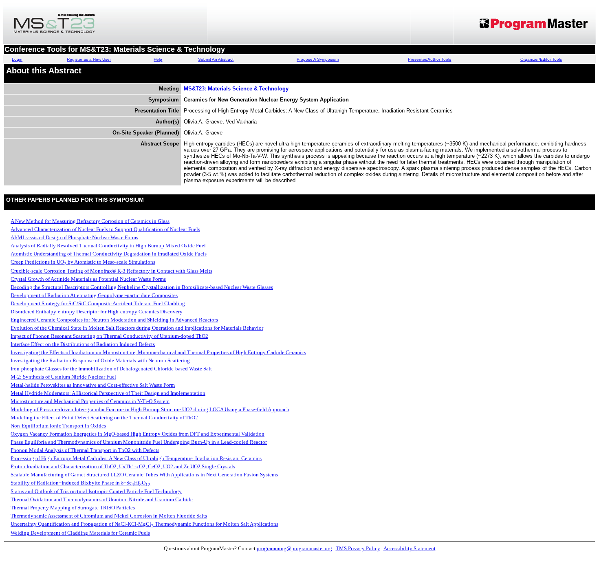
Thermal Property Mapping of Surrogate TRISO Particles (73, 508)
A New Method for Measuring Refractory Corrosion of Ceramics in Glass (90, 221)
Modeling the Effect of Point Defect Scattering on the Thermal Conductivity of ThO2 (104, 417)
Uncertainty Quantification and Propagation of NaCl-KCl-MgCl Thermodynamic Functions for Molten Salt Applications (144, 524)
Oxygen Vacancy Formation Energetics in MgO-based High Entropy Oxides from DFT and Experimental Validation (137, 434)
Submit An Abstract (215, 59)
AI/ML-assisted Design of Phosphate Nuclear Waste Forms (74, 237)
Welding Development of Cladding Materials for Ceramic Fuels (80, 533)
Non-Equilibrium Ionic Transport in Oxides (58, 426)
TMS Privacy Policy (358, 548)
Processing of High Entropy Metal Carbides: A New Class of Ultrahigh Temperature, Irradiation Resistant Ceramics (136, 458)
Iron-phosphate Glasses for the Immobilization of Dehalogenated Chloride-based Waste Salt (111, 369)
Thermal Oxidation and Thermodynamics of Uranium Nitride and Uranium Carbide (102, 499)
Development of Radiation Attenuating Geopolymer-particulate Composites (94, 295)
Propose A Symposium (318, 59)
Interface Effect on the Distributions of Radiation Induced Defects (83, 344)
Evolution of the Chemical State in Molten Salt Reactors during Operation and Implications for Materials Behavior (137, 328)
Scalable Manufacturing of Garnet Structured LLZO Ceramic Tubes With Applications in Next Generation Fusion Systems (144, 475)
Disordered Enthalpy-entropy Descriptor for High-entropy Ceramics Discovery (97, 312)
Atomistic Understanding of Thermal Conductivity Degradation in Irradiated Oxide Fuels (109, 254)
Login (17, 59)
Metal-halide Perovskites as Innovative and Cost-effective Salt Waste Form (93, 385)
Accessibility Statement (409, 548)
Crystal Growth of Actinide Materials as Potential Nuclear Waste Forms (88, 279)
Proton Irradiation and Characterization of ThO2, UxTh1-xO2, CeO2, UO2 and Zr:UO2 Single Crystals (123, 466)
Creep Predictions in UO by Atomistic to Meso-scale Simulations (83, 262)
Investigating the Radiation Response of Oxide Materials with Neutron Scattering (100, 360)
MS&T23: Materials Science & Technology (236, 89)
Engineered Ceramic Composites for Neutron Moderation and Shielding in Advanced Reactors (114, 320)
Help (158, 59)
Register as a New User (89, 59)
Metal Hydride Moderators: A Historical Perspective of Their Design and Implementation (108, 393)
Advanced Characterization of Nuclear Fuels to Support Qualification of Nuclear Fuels (105, 229)
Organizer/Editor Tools (541, 59)
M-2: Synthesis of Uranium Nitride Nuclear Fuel (63, 377)
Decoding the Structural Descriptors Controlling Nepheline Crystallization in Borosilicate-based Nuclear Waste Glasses (142, 287)
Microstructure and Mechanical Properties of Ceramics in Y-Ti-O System (90, 401)
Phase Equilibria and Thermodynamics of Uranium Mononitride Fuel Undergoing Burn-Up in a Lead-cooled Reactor (139, 442)
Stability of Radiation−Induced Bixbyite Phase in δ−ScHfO (80, 483)
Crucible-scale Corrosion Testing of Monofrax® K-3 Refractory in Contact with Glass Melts (111, 271)
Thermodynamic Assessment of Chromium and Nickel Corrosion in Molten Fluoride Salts (109, 516)
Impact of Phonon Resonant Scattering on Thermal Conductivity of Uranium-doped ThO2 (109, 336)
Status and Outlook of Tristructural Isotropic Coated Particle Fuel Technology (96, 491)
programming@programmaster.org (294, 548)
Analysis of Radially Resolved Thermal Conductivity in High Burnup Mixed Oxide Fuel (108, 245)
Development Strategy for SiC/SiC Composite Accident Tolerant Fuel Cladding (98, 303)
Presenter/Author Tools (429, 59)
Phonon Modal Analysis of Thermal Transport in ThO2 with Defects (85, 450)
